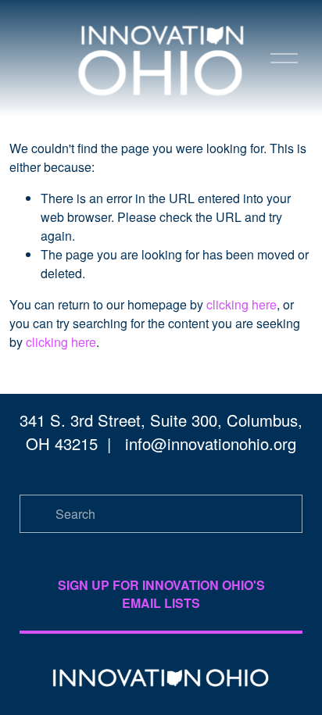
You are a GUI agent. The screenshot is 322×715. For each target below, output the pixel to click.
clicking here (241, 304)
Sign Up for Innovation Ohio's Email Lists (161, 594)
